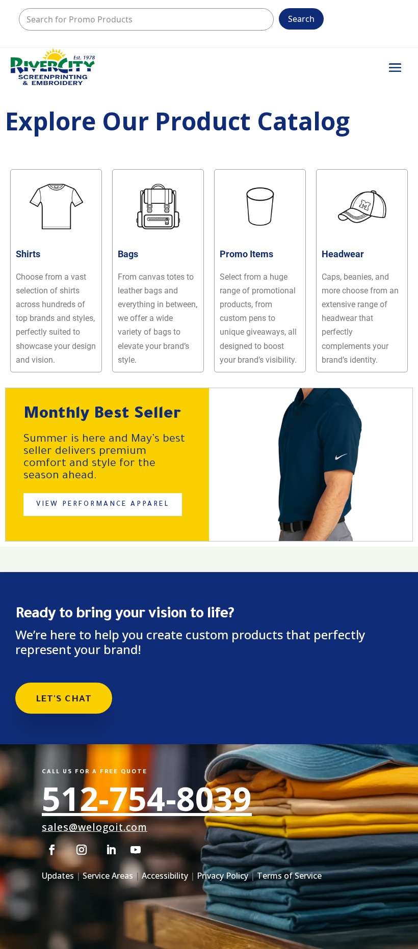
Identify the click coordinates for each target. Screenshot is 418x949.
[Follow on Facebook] (52, 849)
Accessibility (165, 875)
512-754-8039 (147, 798)
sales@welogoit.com (94, 827)
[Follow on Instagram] (81, 849)
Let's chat (64, 700)
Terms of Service (289, 875)
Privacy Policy (222, 875)
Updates (58, 875)
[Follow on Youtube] (135, 849)
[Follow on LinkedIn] (111, 849)
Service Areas (108, 875)
